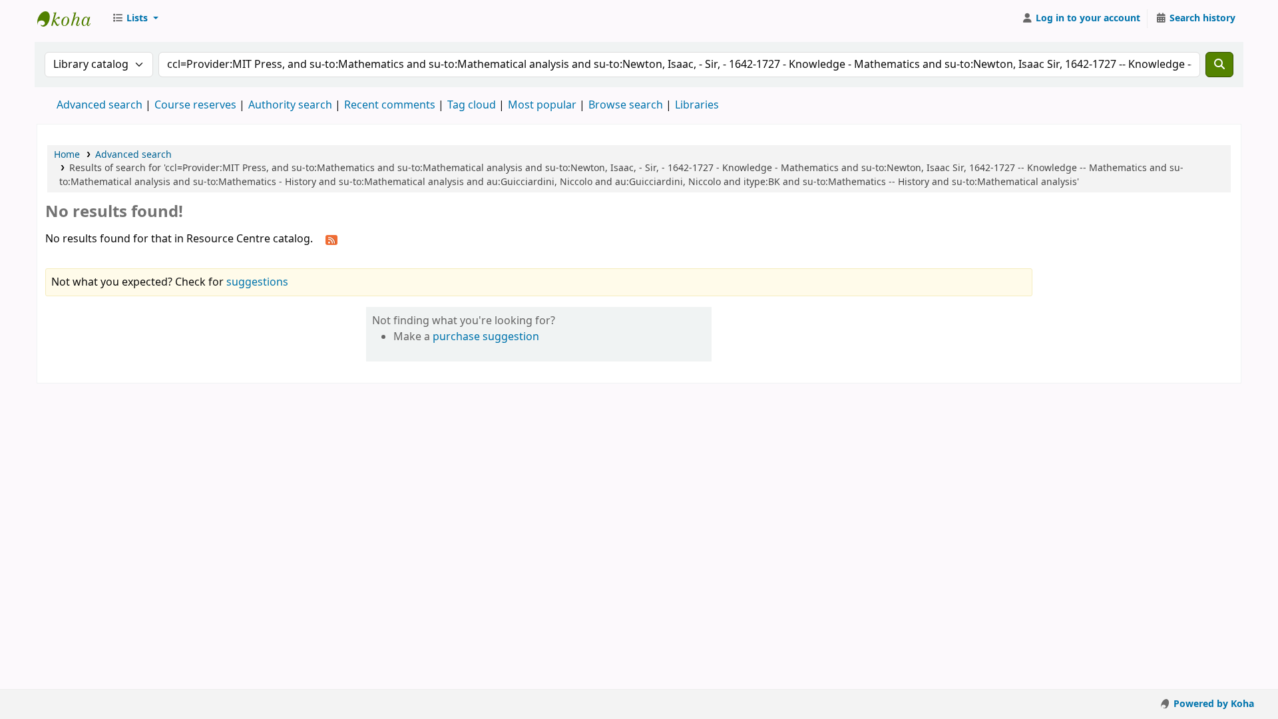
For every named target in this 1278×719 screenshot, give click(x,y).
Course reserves (195, 105)
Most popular (542, 105)
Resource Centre (70, 18)
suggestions (257, 282)
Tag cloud (471, 105)
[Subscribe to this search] (331, 239)
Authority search (290, 105)
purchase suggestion (486, 337)
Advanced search (99, 105)
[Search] (1219, 64)
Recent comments (389, 105)
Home (67, 155)
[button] (135, 18)
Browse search (625, 105)
